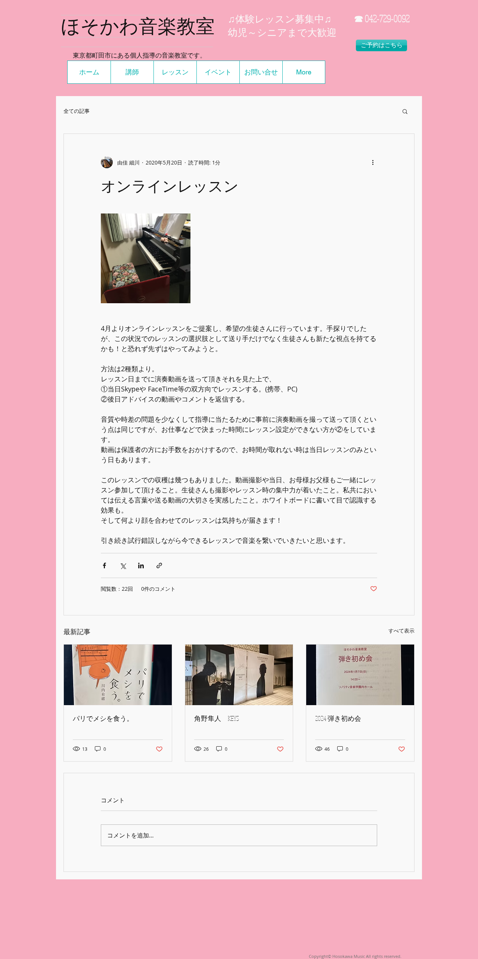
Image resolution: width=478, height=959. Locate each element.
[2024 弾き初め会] (360, 675)
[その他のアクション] (372, 162)
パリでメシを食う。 (103, 718)
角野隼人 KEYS (216, 718)
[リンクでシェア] (159, 565)
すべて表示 (401, 630)
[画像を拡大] (145, 258)
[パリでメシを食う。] (118, 675)
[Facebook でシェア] (104, 565)
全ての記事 (76, 110)
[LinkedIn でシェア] (141, 565)
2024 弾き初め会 (338, 718)
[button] (405, 111)
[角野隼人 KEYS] (239, 675)
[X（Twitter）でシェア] (122, 565)
